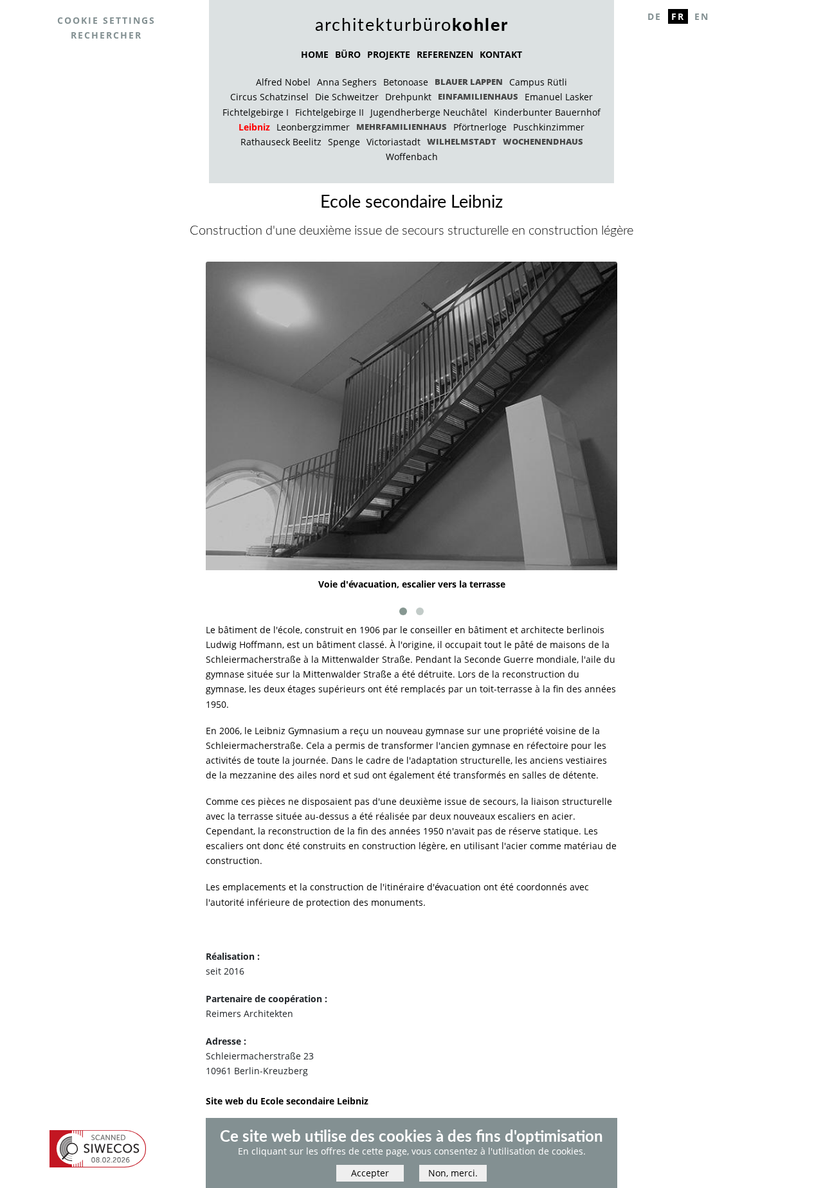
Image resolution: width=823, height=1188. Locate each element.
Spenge (344, 142)
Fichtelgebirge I (255, 112)
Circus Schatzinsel (269, 97)
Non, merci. (453, 1173)
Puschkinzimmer (548, 127)
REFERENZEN (445, 54)
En (701, 16)
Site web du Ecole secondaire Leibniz (287, 1101)
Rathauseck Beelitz (280, 142)
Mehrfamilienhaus (401, 126)
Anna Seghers (347, 82)
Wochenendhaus (543, 141)
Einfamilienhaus (478, 96)
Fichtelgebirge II (329, 112)
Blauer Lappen (469, 81)
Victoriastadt (393, 142)
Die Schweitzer (347, 97)
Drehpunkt (408, 97)
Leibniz (254, 127)
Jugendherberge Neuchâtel (428, 112)
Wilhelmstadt (461, 141)
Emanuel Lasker (559, 97)
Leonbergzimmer (313, 127)
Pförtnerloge (480, 127)
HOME (315, 54)
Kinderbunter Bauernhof (547, 112)
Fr (678, 16)
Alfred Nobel (283, 82)
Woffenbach (412, 156)
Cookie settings (106, 20)
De (654, 16)
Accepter (370, 1173)
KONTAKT (501, 54)
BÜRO (348, 54)
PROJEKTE (388, 54)
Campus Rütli (538, 82)
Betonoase (405, 82)
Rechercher (106, 35)
